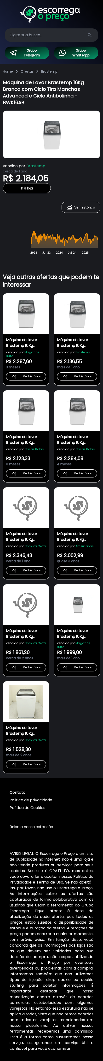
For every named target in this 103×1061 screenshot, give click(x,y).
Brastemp (49, 71)
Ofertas (27, 71)
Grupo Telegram (32, 53)
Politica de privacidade (31, 800)
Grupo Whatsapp (81, 53)
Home (8, 71)
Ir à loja (27, 188)
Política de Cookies (27, 807)
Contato (17, 792)
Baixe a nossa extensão (31, 827)
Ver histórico (84, 207)
